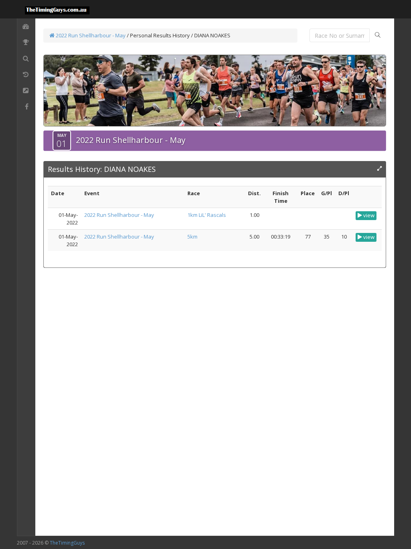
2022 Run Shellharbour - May (90, 35)
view (368, 215)
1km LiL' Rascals (206, 214)
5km (192, 236)
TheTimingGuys (67, 542)
